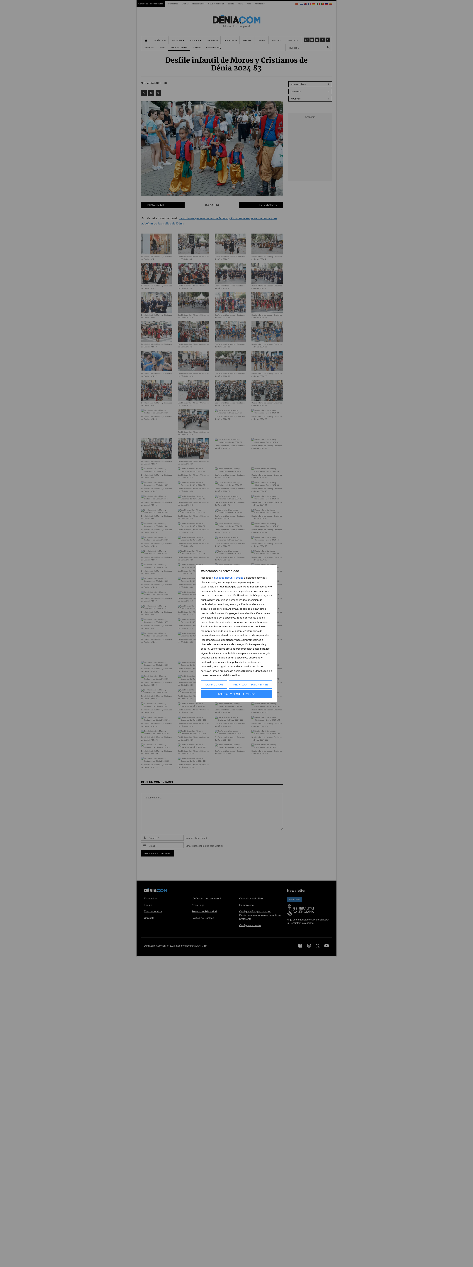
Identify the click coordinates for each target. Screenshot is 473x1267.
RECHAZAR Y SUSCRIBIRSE (250, 684)
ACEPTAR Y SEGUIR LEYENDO (236, 694)
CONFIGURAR (214, 684)
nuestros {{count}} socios (228, 577)
